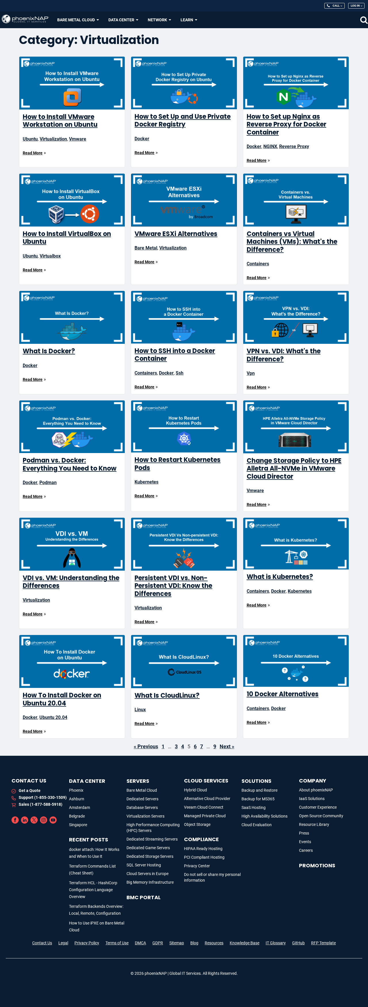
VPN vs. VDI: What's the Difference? (284, 355)
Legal (63, 943)
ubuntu (30, 139)
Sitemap (176, 943)
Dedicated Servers (142, 799)
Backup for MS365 (258, 799)
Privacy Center (197, 866)
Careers (306, 850)
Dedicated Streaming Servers (152, 839)
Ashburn (76, 799)
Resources (214, 943)
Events (305, 841)
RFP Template (323, 943)
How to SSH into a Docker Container (175, 354)
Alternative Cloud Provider (207, 798)
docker (142, 138)
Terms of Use (117, 943)
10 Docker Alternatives (283, 694)
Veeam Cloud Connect (203, 807)
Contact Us (42, 943)
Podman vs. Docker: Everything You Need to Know (69, 464)
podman (48, 482)
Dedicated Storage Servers (149, 856)
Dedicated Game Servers (148, 847)
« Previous (146, 746)
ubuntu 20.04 (53, 717)
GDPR (157, 943)
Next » (227, 746)
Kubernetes (146, 482)
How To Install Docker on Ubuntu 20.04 (62, 699)
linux (140, 709)
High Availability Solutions (264, 816)
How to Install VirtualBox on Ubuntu (67, 237)
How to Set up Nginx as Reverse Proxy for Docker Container (286, 124)
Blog (194, 943)
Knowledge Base (244, 943)
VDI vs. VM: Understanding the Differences (71, 581)
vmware (77, 139)
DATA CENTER (87, 780)
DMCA (140, 943)
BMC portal (143, 897)
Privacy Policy (86, 943)
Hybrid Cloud (195, 790)
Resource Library (314, 824)
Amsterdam (79, 807)
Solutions (256, 780)
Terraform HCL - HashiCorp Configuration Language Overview (93, 890)
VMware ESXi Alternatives (176, 233)
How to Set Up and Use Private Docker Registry (183, 120)
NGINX (270, 146)
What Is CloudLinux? (167, 695)
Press (304, 833)
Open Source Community (321, 816)
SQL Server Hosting (143, 865)
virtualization (53, 139)
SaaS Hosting (253, 807)
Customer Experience (318, 807)
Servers (137, 780)
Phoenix (76, 790)
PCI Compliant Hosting (204, 857)
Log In (355, 5)
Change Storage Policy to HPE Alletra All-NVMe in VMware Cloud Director (294, 468)
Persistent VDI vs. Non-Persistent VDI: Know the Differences (173, 585)
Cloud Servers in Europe (147, 873)
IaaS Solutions (312, 798)
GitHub (298, 943)
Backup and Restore (259, 790)
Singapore (78, 824)
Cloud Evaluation (256, 824)
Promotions (317, 865)
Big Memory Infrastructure (150, 882)
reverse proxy (294, 146)
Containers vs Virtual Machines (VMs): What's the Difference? (292, 241)
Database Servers (142, 807)
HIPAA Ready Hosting (203, 848)
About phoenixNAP (316, 790)
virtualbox (50, 256)
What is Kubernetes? (280, 576)
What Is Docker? (49, 351)
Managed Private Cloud (205, 816)
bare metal (146, 248)
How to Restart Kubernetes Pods (178, 463)
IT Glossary (276, 943)
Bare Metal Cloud (141, 790)
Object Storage (197, 824)
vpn (251, 373)
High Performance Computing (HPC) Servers (153, 827)
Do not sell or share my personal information (212, 877)
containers (258, 263)
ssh (179, 373)
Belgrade (77, 816)
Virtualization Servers (145, 816)
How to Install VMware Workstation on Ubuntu (60, 120)
